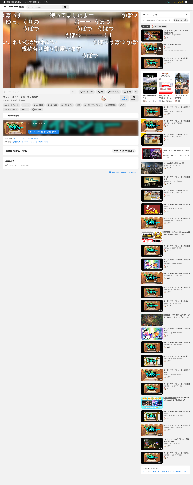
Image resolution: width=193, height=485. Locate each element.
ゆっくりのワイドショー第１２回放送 (177, 287)
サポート (134, 99)
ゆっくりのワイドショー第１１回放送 (177, 246)
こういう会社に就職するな (181, 97)
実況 (34, 2)
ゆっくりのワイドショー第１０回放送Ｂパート (177, 178)
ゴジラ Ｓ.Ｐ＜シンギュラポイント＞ (174, 471)
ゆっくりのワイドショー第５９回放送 (177, 425)
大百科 (30, 2)
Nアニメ (39, 2)
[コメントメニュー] (187, 14)
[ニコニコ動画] (16, 7)
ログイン (167, 2)
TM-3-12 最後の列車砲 (149, 97)
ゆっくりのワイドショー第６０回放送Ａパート (177, 371)
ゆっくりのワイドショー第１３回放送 (177, 342)
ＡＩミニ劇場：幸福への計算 (174, 163)
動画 (8, 2)
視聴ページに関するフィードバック (124, 231)
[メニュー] (136, 91)
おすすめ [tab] (145, 26)
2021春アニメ (154, 471)
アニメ (145, 471)
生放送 (17, 2)
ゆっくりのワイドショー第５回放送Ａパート (177, 412)
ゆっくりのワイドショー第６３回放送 (177, 121)
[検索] (65, 7)
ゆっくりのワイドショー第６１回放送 (177, 273)
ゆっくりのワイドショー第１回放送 (176, 135)
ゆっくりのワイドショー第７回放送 (176, 453)
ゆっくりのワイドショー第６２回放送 (177, 218)
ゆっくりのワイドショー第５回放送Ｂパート (177, 205)
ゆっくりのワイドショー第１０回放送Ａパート (177, 108)
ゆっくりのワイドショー (37, 123)
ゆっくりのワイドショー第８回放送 (25, 139)
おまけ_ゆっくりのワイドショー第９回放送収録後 (30, 142)
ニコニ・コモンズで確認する (124, 151)
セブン (110, 98)
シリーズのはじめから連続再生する (45, 132)
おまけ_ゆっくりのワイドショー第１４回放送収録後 (176, 440)
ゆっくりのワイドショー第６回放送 (176, 301)
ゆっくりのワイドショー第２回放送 (176, 191)
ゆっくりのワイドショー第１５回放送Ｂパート (177, 261)
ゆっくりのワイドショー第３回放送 (176, 356)
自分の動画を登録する (18, 189)
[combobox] (44, 7)
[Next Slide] (134, 209)
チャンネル (23, 2)
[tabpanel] (165, 246)
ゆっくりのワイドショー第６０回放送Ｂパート (177, 330)
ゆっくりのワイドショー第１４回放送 (177, 384)
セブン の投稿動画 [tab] (160, 26)
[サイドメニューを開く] (5, 7)
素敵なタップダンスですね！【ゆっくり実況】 (165, 97)
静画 (12, 2)
